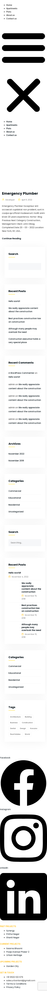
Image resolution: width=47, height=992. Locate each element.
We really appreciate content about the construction (31, 587)
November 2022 (16, 453)
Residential (14, 504)
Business (14, 722)
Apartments (11, 8)
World (27, 734)
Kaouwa (33, 728)
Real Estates (15, 734)
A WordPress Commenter (21, 373)
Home (9, 5)
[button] (23, 71)
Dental (13, 728)
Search (13, 254)
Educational (14, 497)
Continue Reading (11, 238)
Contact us (11, 18)
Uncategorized (16, 511)
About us (10, 15)
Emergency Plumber (20, 193)
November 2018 (16, 460)
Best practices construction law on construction (31, 608)
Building (28, 717)
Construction (27, 722)
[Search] (39, 541)
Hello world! (14, 301)
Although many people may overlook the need (31, 627)
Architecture (15, 717)
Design (23, 728)
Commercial (14, 491)
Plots (8, 12)
